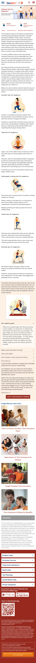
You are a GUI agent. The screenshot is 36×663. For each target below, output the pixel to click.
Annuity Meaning (11, 546)
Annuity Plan (21, 546)
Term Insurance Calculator (22, 523)
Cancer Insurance (13, 544)
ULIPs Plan (4, 544)
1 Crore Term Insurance (15, 526)
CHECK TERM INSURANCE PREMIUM (18, 397)
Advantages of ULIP (15, 542)
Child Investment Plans (8, 535)
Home (3, 30)
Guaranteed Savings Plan (13, 533)
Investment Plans (6, 528)
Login (33, 3)
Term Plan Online (28, 526)
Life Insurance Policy (14, 540)
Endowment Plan (6, 537)
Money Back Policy (21, 535)
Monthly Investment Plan (20, 528)
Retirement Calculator (12, 539)
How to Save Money (18, 530)
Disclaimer (7, 518)
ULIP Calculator (27, 542)
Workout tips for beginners (25, 30)
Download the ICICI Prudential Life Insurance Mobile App (14, 590)
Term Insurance (11, 30)
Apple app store (22, 594)
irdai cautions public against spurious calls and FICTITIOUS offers (18, 654)
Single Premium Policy (19, 537)
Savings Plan (15, 532)
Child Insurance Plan (27, 533)
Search (29, 3)
